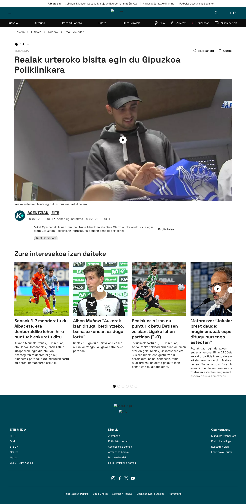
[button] (230, 290)
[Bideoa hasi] (123, 140)
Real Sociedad (46, 238)
